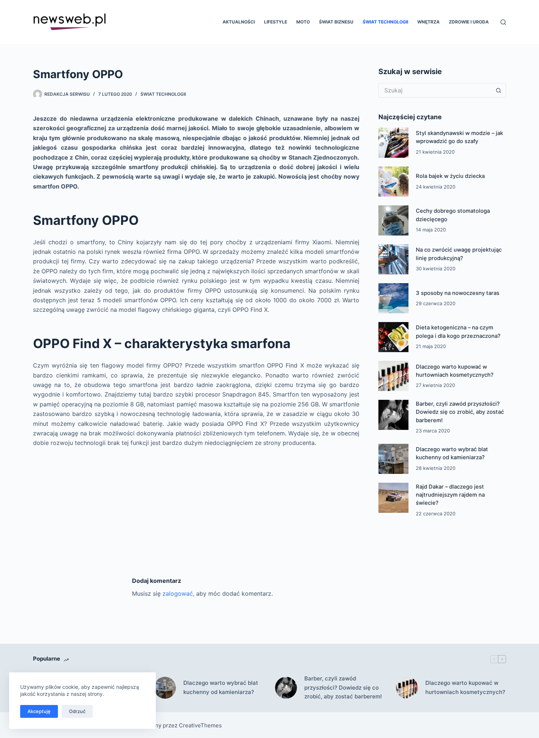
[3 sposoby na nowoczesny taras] (393, 298)
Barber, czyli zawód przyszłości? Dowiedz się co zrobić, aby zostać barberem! (460, 412)
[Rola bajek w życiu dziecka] (393, 182)
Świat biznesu (336, 22)
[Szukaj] (503, 22)
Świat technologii (385, 22)
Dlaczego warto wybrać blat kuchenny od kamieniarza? (220, 687)
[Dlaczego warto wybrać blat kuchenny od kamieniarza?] (393, 459)
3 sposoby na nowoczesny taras (457, 293)
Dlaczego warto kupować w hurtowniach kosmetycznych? (465, 687)
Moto (303, 22)
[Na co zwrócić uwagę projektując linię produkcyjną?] (393, 259)
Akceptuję (39, 711)
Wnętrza (428, 22)
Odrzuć (77, 711)
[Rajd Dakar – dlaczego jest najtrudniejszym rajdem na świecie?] (393, 498)
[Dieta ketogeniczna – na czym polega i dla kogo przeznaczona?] (393, 337)
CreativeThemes (200, 725)
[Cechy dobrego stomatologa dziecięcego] (393, 220)
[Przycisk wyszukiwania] (498, 90)
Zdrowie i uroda (469, 22)
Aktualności (239, 22)
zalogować (177, 593)
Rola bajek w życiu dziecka (450, 176)
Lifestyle (275, 22)
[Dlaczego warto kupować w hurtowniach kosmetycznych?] (393, 376)
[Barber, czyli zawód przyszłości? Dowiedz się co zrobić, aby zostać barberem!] (393, 415)
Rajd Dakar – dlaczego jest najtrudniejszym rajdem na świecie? (450, 495)
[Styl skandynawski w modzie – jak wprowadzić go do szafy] (393, 143)
